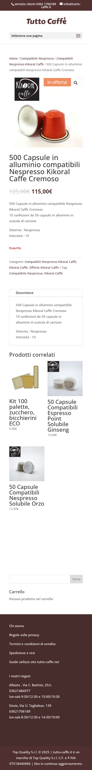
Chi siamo (16, 626)
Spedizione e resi (22, 653)
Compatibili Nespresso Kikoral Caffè (50, 262)
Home (13, 58)
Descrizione (25, 293)
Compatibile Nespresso (37, 58)
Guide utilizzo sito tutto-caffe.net (34, 662)
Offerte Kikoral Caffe (44, 267)
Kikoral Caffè (18, 267)
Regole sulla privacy (24, 635)
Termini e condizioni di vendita (32, 644)
